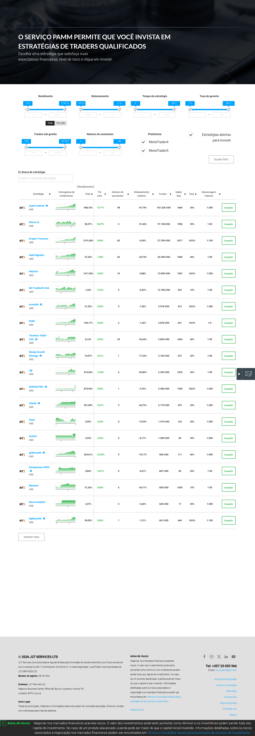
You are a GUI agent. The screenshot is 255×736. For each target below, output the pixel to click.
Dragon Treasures (38, 238)
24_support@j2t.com (226, 670)
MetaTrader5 (158, 150)
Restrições (231, 691)
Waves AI (34, 222)
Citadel (32, 403)
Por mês (61, 123)
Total (50, 123)
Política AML (230, 697)
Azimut (33, 436)
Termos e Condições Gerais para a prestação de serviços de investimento (198, 733)
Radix (32, 321)
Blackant (33, 485)
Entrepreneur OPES (39, 467)
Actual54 (33, 304)
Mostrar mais (31, 536)
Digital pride (35, 518)
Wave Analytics (37, 502)
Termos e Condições (226, 685)
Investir (228, 207)
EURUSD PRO (36, 386)
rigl (30, 370)
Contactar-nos (230, 709)
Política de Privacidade (225, 679)
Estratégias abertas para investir (216, 137)
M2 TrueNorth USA (39, 288)
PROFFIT (33, 271)
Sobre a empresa (228, 703)
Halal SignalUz (36, 255)
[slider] (28, 110)
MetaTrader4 (158, 142)
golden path (35, 452)
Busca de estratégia (33, 172)
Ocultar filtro (221, 159)
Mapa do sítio (137, 709)
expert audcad (36, 205)
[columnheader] (39, 194)
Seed (31, 419)
